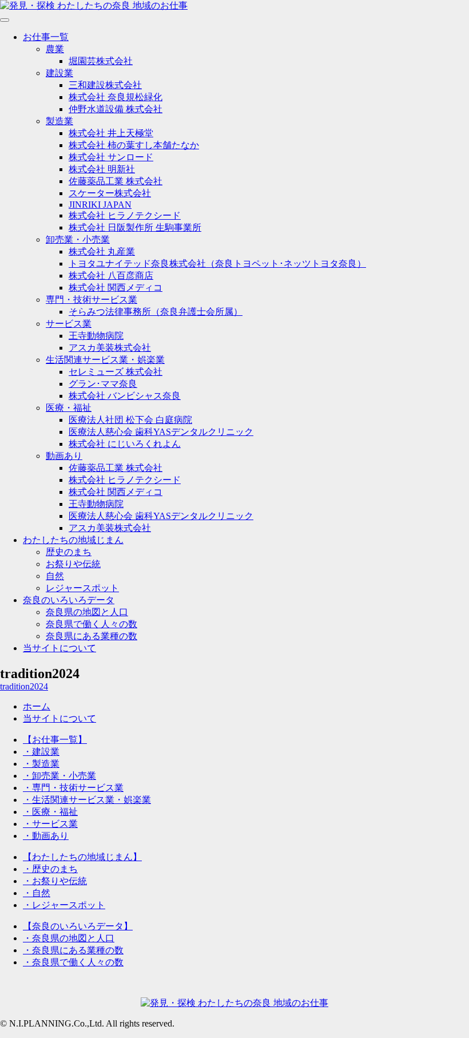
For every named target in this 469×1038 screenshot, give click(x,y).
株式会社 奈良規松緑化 (115, 97)
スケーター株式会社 (110, 193)
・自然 (36, 893)
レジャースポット (82, 588)
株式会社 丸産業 (102, 251)
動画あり (64, 456)
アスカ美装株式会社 (110, 347)
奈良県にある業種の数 (91, 636)
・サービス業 (50, 824)
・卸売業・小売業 (59, 776)
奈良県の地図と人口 (87, 612)
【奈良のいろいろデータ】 (78, 926)
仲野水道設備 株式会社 (115, 109)
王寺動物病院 (96, 335)
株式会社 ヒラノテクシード (125, 215)
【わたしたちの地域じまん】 (82, 857)
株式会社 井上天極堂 (111, 133)
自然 (55, 576)
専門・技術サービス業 (91, 299)
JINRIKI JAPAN (100, 204)
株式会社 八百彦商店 (111, 275)
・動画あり (46, 836)
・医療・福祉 (50, 812)
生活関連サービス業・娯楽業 (105, 360)
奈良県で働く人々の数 (91, 624)
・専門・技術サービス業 (73, 788)
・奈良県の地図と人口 (68, 938)
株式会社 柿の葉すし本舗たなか (134, 145)
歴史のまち (69, 552)
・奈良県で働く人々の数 (73, 962)
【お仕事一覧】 (55, 739)
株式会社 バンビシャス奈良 (125, 396)
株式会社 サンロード (111, 157)
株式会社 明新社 (102, 169)
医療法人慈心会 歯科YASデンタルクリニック (161, 432)
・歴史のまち (50, 869)
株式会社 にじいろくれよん (125, 444)
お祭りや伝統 (73, 564)
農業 (55, 49)
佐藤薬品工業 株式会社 (115, 181)
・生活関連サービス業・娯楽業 (87, 800)
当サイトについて (59, 648)
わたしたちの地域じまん (73, 540)
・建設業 (41, 751)
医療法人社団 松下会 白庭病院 (130, 420)
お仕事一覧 (46, 37)
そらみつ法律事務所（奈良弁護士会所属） (156, 311)
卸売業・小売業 (78, 239)
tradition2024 (24, 686)
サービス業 (69, 323)
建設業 (59, 73)
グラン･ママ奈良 (103, 384)
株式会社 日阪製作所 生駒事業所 (135, 227)
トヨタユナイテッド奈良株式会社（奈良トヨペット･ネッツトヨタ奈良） (217, 263)
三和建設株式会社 (105, 85)
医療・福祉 (69, 408)
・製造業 (41, 763)
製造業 (59, 121)
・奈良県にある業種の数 (73, 950)
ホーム (36, 706)
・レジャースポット (64, 905)
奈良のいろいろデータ (68, 600)
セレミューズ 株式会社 (115, 372)
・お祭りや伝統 (55, 881)
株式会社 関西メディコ (115, 287)
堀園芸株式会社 (101, 61)
